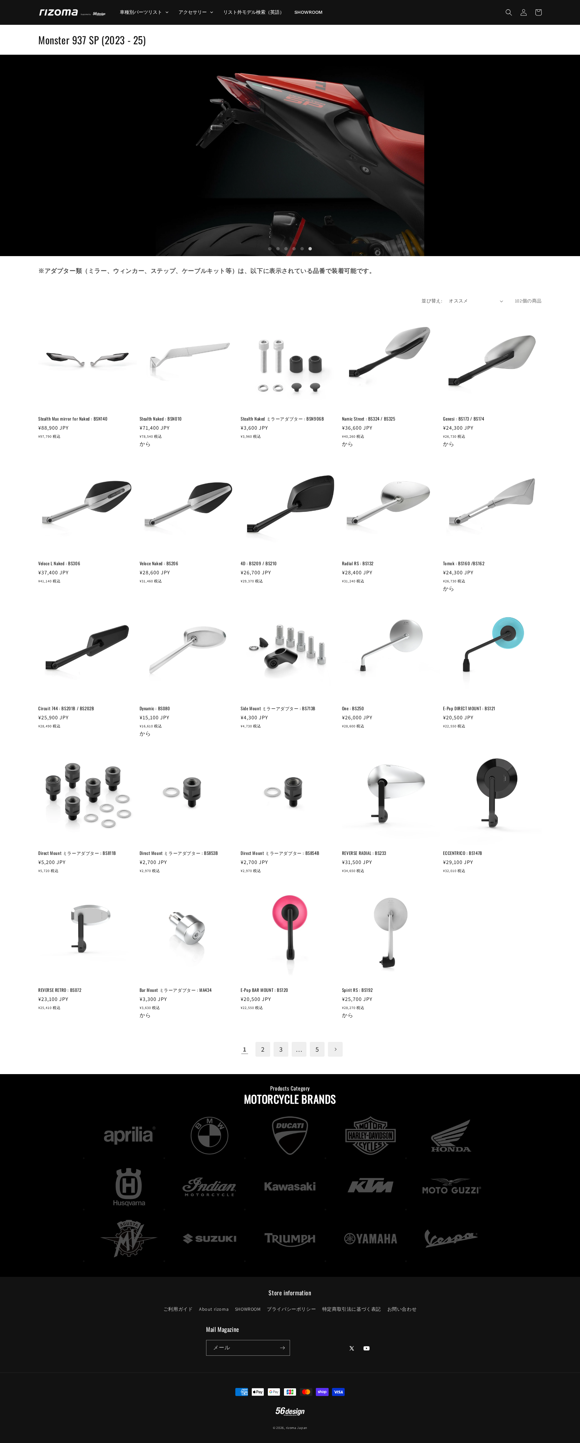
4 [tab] (294, 248)
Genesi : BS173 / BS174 (463, 419)
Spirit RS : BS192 (357, 990)
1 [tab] (270, 248)
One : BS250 (353, 708)
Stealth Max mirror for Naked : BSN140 (72, 419)
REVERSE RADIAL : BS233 (364, 853)
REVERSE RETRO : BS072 (60, 990)
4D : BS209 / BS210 (259, 563)
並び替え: (432, 301)
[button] (508, 12)
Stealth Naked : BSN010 (161, 419)
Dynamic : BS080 (155, 708)
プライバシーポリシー (291, 1309)
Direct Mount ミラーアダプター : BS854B (280, 853)
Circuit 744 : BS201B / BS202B (66, 708)
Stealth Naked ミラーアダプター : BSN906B (282, 419)
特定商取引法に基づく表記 (351, 1309)
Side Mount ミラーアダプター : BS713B (278, 708)
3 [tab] (286, 248)
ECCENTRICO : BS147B (462, 853)
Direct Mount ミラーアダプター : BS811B (77, 853)
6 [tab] (310, 248)
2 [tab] (278, 248)
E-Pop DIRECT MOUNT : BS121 (469, 708)
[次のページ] (335, 1049)
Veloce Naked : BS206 (159, 563)
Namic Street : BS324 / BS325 (368, 419)
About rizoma (214, 1309)
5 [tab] (302, 248)
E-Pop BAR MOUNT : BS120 (264, 990)
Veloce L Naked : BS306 (59, 563)
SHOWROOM (248, 1309)
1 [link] (245, 1049)
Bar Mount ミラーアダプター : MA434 (176, 990)
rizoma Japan (296, 1428)
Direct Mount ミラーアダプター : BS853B (179, 853)
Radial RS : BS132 (358, 563)
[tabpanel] (290, 155)
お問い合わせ (402, 1309)
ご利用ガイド (178, 1309)
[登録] (282, 1348)
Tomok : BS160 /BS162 (463, 563)
